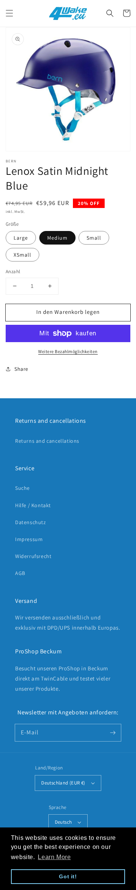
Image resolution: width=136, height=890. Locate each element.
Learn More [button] (54, 857)
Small (94, 237)
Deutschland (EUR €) (63, 783)
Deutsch (63, 822)
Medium (57, 237)
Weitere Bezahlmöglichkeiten (68, 351)
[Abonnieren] (112, 732)
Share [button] (21, 368)
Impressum (29, 539)
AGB (20, 573)
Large (21, 237)
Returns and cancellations (47, 440)
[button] (9, 13)
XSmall (22, 254)
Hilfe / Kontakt (33, 505)
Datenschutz (30, 522)
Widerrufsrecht (33, 556)
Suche (22, 488)
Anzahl (13, 271)
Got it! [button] (68, 876)
